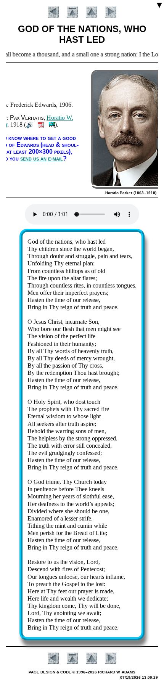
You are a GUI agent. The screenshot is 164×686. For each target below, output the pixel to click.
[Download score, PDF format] (41, 124)
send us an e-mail (41, 158)
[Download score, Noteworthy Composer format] (52, 124)
